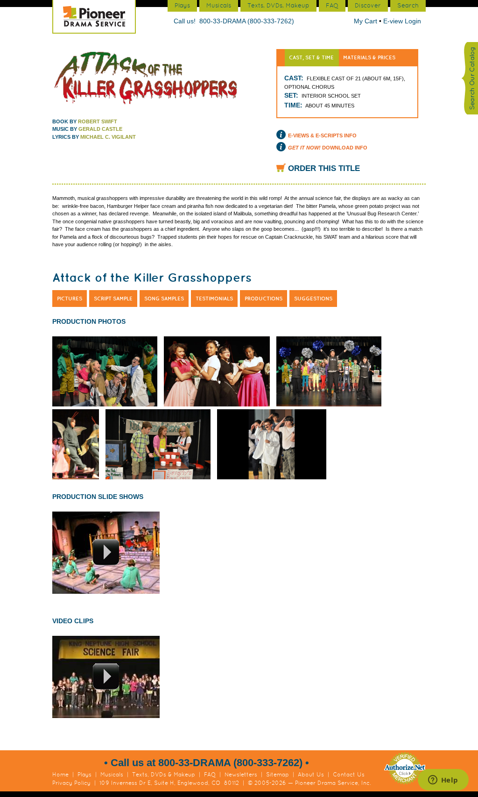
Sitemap (277, 774)
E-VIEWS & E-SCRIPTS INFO (322, 135)
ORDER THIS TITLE (324, 168)
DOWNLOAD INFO (327, 147)
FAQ (210, 774)
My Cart (366, 21)
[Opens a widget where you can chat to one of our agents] (443, 780)
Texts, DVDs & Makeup (163, 774)
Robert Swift (97, 121)
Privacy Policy (71, 783)
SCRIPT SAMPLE (113, 298)
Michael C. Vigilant (108, 137)
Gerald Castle (100, 129)
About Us (311, 774)
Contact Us (349, 774)
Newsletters (241, 774)
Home (60, 774)
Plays (84, 774)
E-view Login (402, 21)
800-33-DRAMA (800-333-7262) (246, 21)
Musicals (111, 774)
